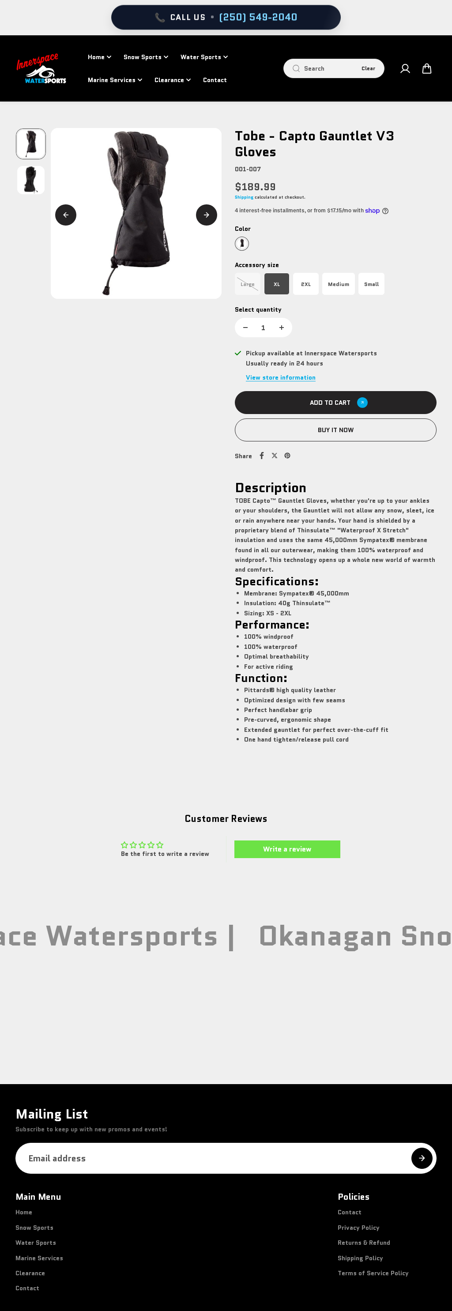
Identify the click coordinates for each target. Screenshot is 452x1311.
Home (96, 57)
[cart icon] (427, 68)
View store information (281, 377)
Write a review (287, 849)
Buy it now (336, 430)
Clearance (169, 79)
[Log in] (405, 68)
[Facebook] (261, 455)
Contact (215, 79)
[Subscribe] (422, 1158)
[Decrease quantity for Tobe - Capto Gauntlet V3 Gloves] (245, 327)
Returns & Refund (364, 1242)
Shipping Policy (360, 1258)
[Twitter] (274, 455)
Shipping (244, 197)
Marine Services (112, 79)
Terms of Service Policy (373, 1273)
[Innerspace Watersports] (44, 68)
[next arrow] (206, 215)
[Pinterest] (287, 455)
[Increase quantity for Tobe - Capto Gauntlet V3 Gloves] (281, 327)
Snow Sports (143, 57)
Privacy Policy (359, 1227)
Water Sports (201, 57)
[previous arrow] (65, 215)
